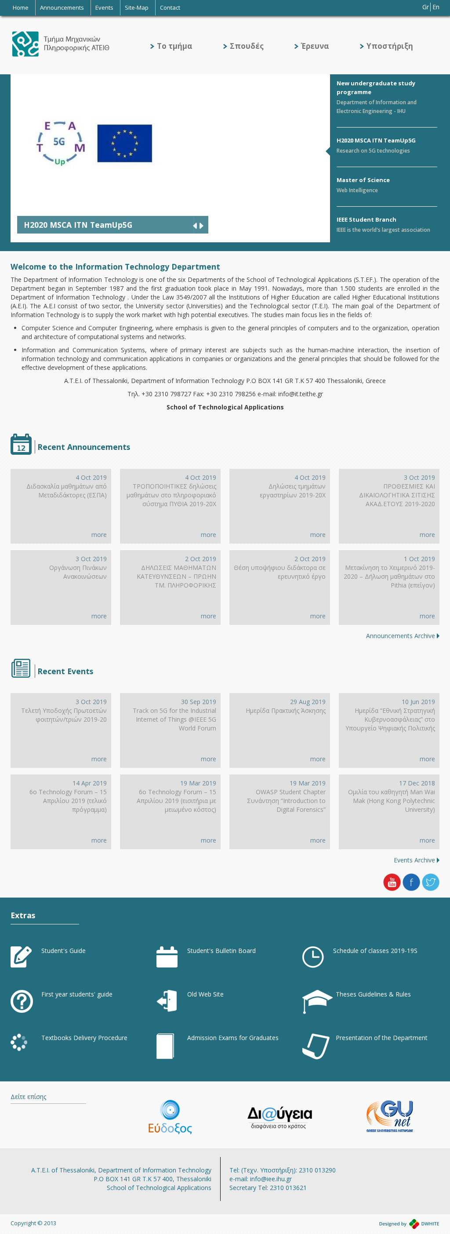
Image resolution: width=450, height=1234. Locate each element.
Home (21, 7)
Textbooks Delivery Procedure (84, 1037)
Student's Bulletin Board (221, 950)
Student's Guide (63, 950)
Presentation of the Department (382, 1037)
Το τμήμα (174, 46)
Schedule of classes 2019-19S (375, 950)
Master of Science (363, 180)
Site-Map (137, 7)
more (99, 534)
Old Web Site (205, 994)
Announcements (62, 7)
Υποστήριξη (390, 46)
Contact (170, 7)
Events (104, 7)
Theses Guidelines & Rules (373, 994)
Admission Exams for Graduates (233, 1037)
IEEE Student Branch (366, 219)
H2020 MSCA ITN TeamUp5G (376, 140)
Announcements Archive (400, 636)
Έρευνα (315, 46)
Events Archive (414, 860)
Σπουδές (247, 46)
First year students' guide (76, 994)
